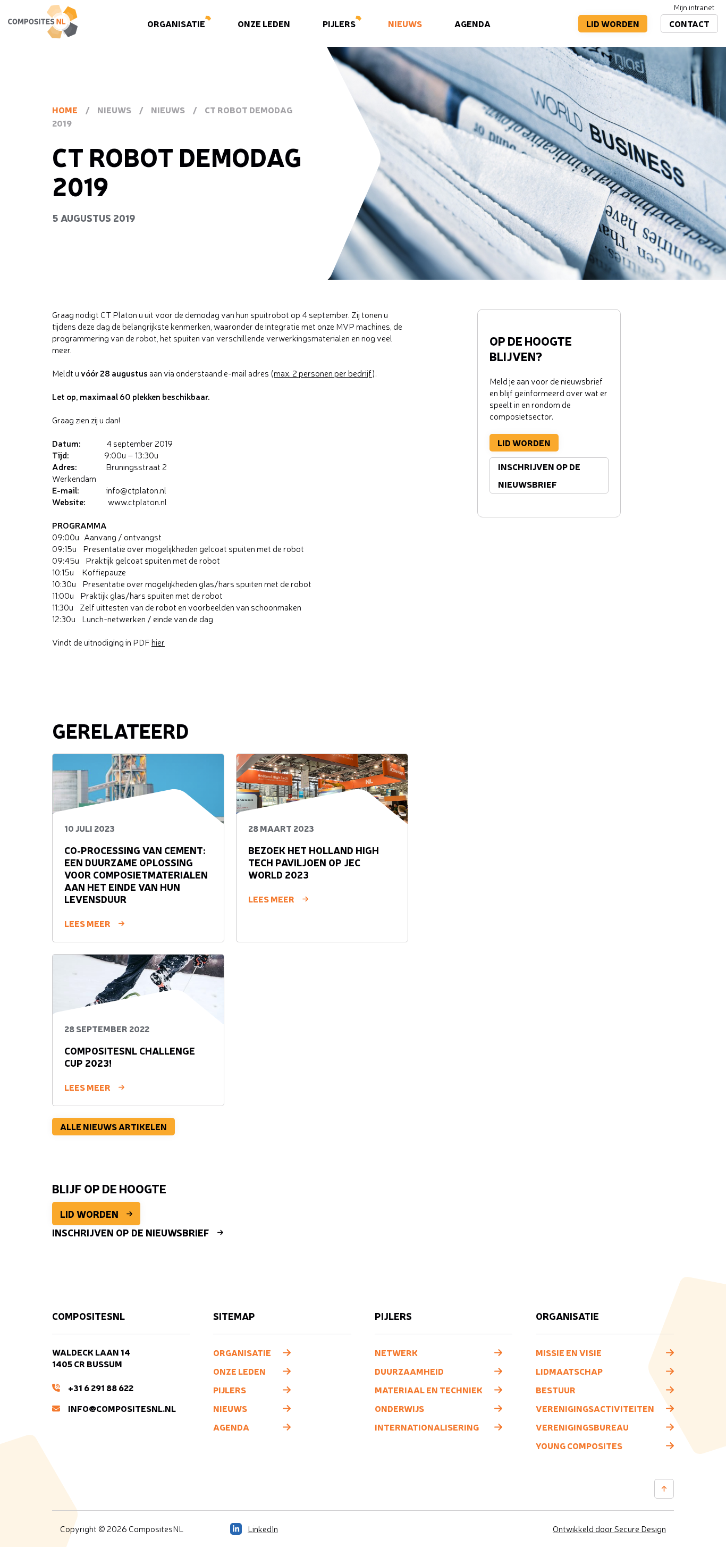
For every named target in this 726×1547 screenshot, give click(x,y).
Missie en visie (569, 1352)
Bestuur (556, 1389)
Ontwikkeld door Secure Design (609, 1529)
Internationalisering (427, 1427)
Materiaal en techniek (429, 1389)
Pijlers (339, 23)
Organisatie (176, 23)
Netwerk (396, 1352)
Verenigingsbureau (582, 1427)
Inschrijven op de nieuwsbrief (539, 475)
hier (158, 642)
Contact (689, 23)
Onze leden (264, 23)
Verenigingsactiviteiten (595, 1408)
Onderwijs (399, 1408)
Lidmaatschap (569, 1371)
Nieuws (405, 23)
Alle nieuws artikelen (113, 1126)
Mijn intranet (694, 7)
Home (65, 109)
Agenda (472, 23)
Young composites (579, 1445)
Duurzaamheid (409, 1371)
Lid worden (612, 23)
